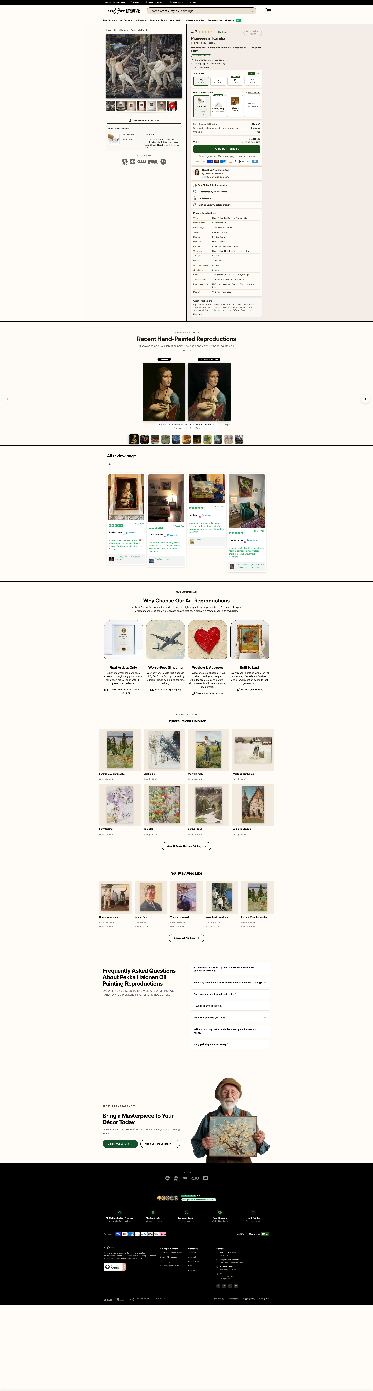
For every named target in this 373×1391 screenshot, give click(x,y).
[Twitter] (224, 1286)
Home (108, 30)
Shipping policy (249, 1299)
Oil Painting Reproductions (171, 1253)
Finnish (215, 265)
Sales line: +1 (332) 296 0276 (184, 2)
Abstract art (217, 275)
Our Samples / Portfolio (169, 1266)
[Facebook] (218, 1286)
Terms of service (233, 1299)
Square (215, 270)
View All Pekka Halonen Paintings (184, 846)
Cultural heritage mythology (236, 275)
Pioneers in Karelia (139, 30)
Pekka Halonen (121, 30)
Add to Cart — (227, 149)
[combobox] (201, 10)
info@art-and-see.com (217, 177)
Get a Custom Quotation (158, 1143)
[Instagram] (230, 1286)
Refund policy (218, 1299)
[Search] (252, 11)
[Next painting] (365, 398)
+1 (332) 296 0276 (214, 173)
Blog (190, 1266)
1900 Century (218, 260)
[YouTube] (236, 1286)
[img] (116, 525)
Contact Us (192, 1257)
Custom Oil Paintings (168, 1257)
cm (257, 73)
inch (252, 73)
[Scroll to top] (369, 1387)
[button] (268, 11)
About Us (192, 1253)
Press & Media (194, 1261)
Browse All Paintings (184, 938)
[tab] (134, 439)
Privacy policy (263, 1299)
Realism (215, 256)
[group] (187, 394)
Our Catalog (165, 1261)
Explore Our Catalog (118, 1143)
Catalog (191, 1270)
